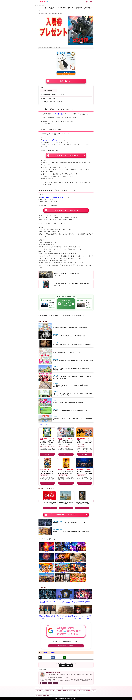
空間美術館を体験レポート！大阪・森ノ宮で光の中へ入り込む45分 (69, 522)
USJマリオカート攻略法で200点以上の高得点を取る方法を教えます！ (70, 410)
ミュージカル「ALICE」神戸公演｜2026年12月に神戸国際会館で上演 (47, 473)
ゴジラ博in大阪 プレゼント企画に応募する (66, 155)
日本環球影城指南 (39, 690)
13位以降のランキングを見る (43, 424)
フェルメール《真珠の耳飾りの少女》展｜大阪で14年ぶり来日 (82, 503)
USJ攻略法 (38, 687)
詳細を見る (50, 507)
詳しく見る (47, 454)
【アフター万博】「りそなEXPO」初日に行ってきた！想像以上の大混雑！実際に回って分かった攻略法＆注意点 (72, 394)
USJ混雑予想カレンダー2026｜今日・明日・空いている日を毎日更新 (70, 327)
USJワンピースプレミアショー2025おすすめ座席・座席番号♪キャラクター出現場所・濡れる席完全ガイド (72, 377)
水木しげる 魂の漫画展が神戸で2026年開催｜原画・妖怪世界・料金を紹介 (47, 442)
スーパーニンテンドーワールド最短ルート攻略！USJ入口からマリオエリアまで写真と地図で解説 (73, 369)
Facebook (53, 657)
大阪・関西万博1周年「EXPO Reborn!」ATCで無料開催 (49, 503)
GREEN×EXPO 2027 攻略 (55, 687)
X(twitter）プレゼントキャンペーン (51, 98)
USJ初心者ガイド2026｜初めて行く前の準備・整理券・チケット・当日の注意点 (73, 360)
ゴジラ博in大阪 (58, 114)
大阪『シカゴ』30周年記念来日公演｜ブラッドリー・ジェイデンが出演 (84, 473)
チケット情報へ (48, 90)
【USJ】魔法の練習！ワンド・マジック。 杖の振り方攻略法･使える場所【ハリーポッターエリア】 (72, 385)
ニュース (93, 690)
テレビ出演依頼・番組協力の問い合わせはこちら (66, 690)
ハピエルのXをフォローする (66, 665)
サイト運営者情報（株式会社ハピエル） (43, 695)
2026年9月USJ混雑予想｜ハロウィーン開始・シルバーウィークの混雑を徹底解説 (72, 419)
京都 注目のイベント (67, 315)
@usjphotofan (44, 197)
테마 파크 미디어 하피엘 (49, 690)
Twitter (40, 657)
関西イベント (45, 687)
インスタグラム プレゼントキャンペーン (52, 102)
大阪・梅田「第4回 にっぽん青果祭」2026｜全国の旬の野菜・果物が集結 (65, 442)
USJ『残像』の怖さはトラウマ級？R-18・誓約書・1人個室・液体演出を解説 (72, 344)
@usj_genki (46, 140)
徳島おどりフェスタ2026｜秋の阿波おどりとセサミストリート (84, 442)
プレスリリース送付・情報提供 (83, 690)
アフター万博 (65, 687)
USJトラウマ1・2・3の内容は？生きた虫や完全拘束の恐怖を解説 (69, 335)
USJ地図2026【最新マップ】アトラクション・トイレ (66, 352)
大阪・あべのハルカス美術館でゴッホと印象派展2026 (66, 503)
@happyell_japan (58, 197)
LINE (64, 657)
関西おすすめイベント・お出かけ (66, 514)
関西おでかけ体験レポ (43, 5)
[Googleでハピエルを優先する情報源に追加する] (66, 632)
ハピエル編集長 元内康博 (56, 13)
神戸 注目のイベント (78, 315)
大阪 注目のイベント (44, 315)
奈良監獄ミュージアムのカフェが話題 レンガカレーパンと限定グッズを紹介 (72, 531)
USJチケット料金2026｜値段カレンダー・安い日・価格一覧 (68, 402)
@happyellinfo (56, 140)
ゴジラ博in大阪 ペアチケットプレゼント (52, 94)
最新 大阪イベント (66, 81)
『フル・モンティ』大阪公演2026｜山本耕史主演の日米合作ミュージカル (65, 473)
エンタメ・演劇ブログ (75, 687)
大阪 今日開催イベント (55, 315)
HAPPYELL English (85, 687)
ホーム (36, 5)
